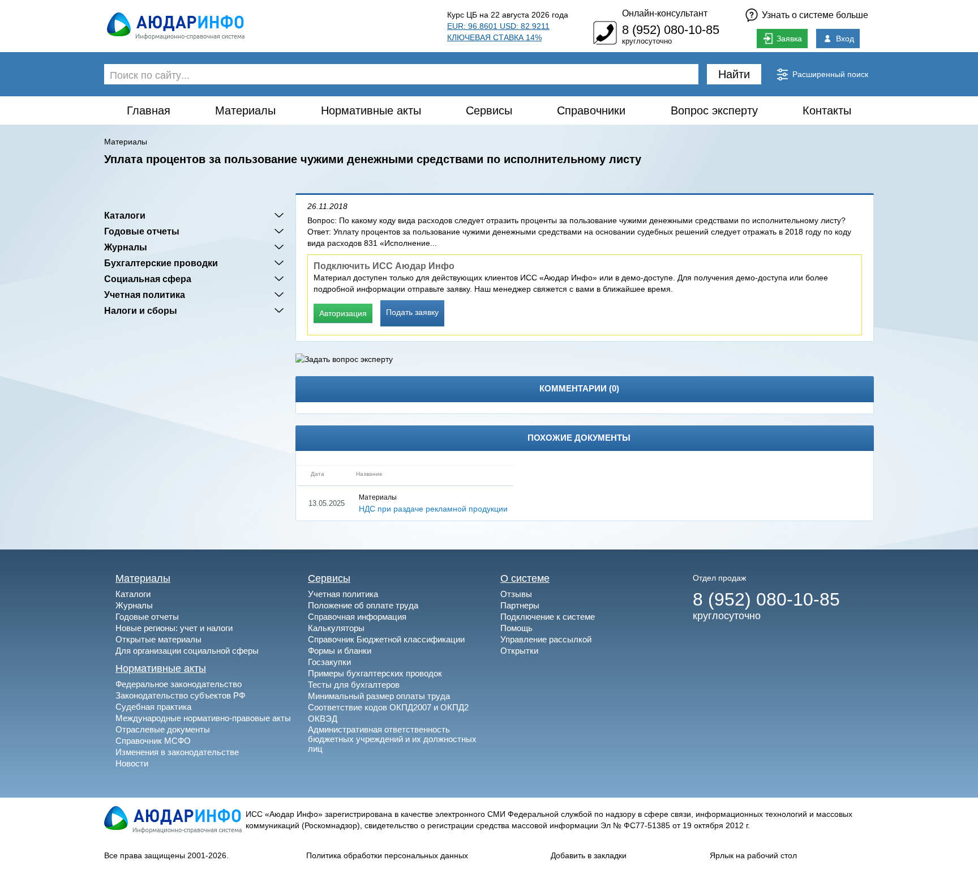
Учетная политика (144, 294)
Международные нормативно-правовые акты (203, 718)
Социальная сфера (147, 279)
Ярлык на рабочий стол (753, 855)
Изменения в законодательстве (177, 752)
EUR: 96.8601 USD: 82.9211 (498, 26)
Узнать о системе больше (815, 15)
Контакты (827, 110)
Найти (734, 74)
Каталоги (124, 215)
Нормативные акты (371, 110)
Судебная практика (153, 707)
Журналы (125, 247)
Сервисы (489, 110)
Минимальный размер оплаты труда (379, 696)
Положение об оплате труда (363, 605)
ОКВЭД (322, 718)
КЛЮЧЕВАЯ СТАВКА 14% (494, 37)
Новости (131, 763)
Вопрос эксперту (714, 110)
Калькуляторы (336, 628)
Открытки (519, 650)
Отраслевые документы (162, 729)
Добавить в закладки (589, 855)
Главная (148, 110)
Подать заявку (412, 312)
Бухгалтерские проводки (161, 263)
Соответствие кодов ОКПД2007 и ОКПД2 (388, 707)
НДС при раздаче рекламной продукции (433, 508)
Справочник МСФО (153, 741)
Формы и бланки (339, 650)
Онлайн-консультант (664, 13)
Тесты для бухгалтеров (354, 684)
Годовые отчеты (141, 231)
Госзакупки (329, 662)
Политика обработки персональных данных (387, 855)
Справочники (591, 110)
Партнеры (519, 605)
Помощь (516, 628)
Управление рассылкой (545, 639)
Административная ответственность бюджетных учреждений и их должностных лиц (392, 739)
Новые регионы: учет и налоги (174, 628)
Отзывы (516, 594)
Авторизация (343, 313)
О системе (525, 578)
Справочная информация (357, 616)
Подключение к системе (547, 616)
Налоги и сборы (140, 310)
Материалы (245, 110)
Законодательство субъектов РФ (180, 695)
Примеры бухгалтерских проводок (375, 673)
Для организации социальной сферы (187, 650)
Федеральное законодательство (178, 684)
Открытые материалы (158, 639)
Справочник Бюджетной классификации (386, 639)
